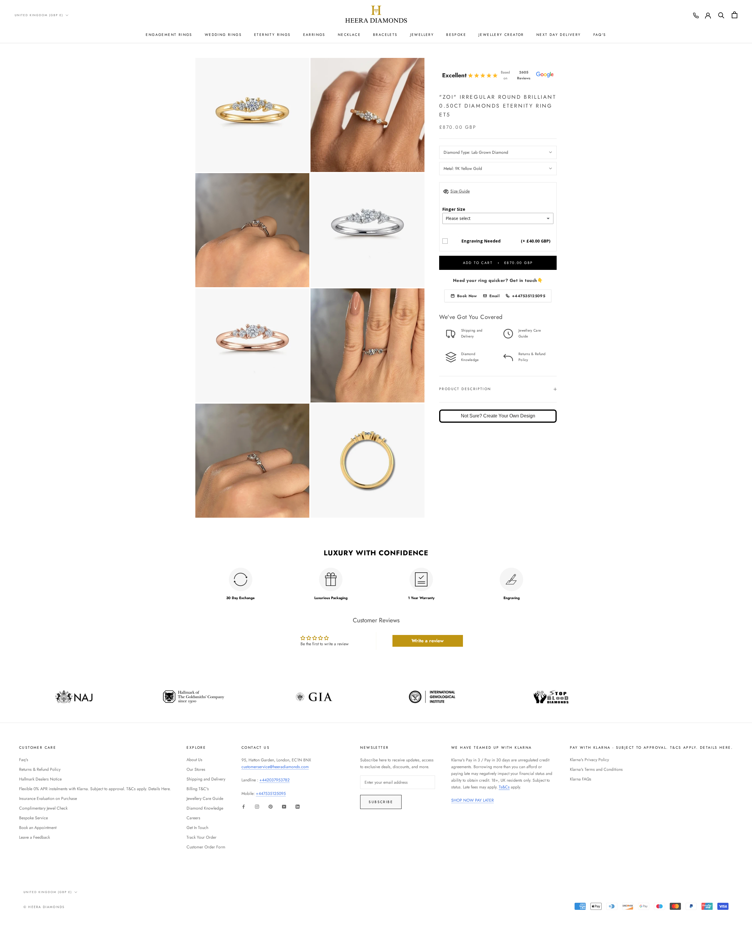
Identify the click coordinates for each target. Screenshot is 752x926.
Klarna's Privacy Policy (589, 760)
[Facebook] (243, 806)
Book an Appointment (37, 827)
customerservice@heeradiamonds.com (275, 767)
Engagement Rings (169, 34)
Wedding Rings (223, 34)
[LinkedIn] (298, 806)
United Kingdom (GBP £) (39, 15)
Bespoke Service (33, 818)
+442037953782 (274, 780)
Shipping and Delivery (206, 779)
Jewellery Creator (501, 34)
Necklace (349, 34)
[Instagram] (257, 806)
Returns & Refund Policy (40, 769)
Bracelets (385, 34)
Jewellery (422, 34)
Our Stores (196, 769)
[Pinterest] (270, 806)
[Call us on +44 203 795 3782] (696, 16)
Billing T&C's (198, 789)
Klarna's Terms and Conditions (596, 769)
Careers (193, 818)
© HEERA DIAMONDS (44, 907)
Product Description (465, 389)
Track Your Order (201, 837)
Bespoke (456, 34)
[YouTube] (284, 806)
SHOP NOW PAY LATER (472, 800)
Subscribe (381, 802)
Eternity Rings (272, 34)
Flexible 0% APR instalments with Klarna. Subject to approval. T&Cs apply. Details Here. (95, 789)
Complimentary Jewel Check (43, 808)
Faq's (23, 760)
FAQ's (599, 34)
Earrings (314, 34)
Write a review (428, 640)
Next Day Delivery (558, 34)
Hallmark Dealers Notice (40, 779)
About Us (194, 760)
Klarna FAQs (580, 779)
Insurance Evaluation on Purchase (48, 798)
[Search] (721, 15)
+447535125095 (271, 793)
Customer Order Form (206, 847)
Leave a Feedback (34, 837)
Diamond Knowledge (205, 808)
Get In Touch (197, 827)
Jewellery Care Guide (205, 798)
